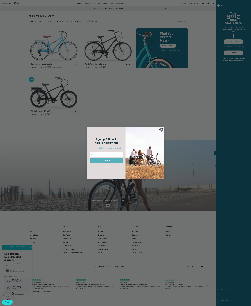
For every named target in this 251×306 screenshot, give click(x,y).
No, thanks (106, 167)
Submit (106, 160)
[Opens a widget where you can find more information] (7, 302)
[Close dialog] (161, 129)
